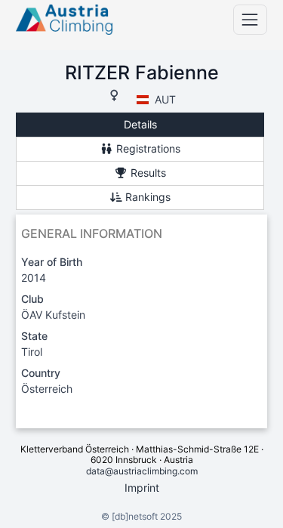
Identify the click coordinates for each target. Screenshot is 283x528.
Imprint (142, 487)
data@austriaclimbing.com (142, 471)
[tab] (140, 125)
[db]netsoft (135, 516)
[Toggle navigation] (250, 19)
